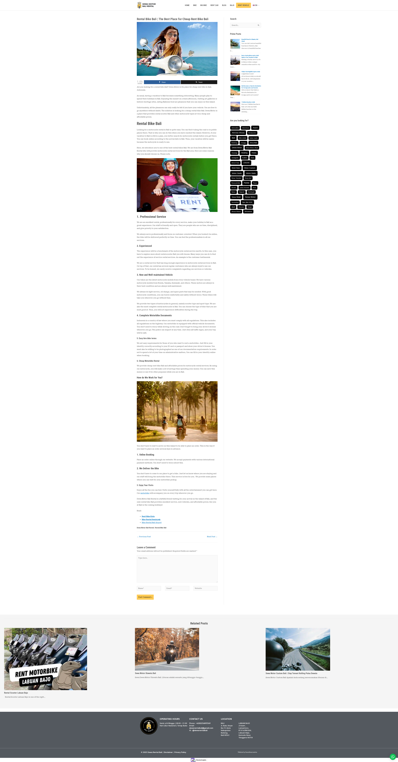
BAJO (232, 5)
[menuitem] (256, 5)
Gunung (234, 153)
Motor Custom (249, 168)
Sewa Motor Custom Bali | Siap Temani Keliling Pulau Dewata (291, 673)
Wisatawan (248, 211)
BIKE (195, 5)
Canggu (243, 143)
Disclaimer (168, 752)
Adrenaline (235, 128)
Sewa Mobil (236, 197)
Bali (233, 138)
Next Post (212, 537)
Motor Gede (237, 173)
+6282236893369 (203, 723)
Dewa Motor (237, 148)
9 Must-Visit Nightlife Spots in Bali (250, 71)
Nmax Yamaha (236, 178)
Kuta (252, 158)
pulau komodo (244, 187)
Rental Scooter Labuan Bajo (16, 693)
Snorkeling (235, 202)
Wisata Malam (236, 211)
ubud (233, 207)
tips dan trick (247, 202)
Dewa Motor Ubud (252, 148)
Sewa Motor (250, 197)
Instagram (235, 158)
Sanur (233, 192)
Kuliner (244, 158)
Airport (255, 128)
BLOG (224, 5)
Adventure (245, 128)
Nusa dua (248, 178)
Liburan (246, 163)
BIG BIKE (203, 5)
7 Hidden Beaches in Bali (248, 102)
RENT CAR (214, 5)
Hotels (254, 153)
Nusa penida (236, 183)
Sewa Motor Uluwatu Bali (145, 673)
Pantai (246, 183)
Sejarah (241, 192)
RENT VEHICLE (243, 5)
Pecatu (234, 187)
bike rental (242, 138)
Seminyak (251, 192)
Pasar (255, 183)
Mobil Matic (236, 168)
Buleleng (234, 143)
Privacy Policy (180, 752)
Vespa (250, 207)
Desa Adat (253, 143)
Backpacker (252, 133)
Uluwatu (241, 207)
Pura (254, 187)
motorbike (144, 493)
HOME (187, 5)
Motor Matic (251, 173)
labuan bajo (235, 163)
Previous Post (144, 537)
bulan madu (253, 138)
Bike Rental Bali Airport (152, 523)
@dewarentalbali (199, 730)
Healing (244, 153)
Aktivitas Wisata (238, 133)
